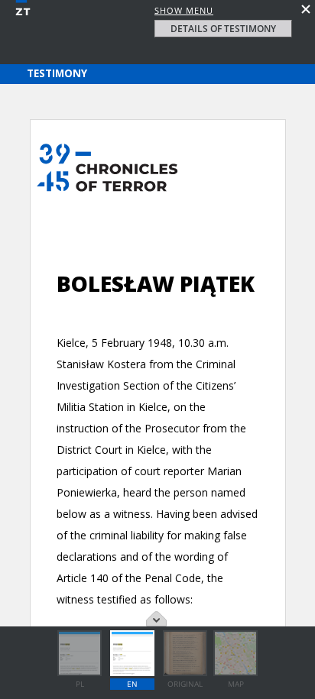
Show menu (183, 10)
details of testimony (223, 28)
